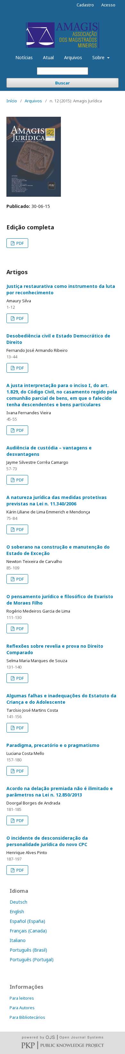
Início (11, 101)
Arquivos (73, 57)
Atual (48, 57)
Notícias (24, 57)
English (17, 911)
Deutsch (18, 902)
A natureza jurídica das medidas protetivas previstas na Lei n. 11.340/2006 (56, 500)
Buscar (62, 83)
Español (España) (27, 921)
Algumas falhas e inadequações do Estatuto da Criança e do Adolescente (61, 699)
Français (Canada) (28, 931)
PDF (19, 243)
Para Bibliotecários (27, 1017)
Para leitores (22, 998)
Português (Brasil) (28, 950)
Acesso (108, 5)
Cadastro (85, 5)
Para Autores (22, 1007)
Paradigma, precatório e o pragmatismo (52, 745)
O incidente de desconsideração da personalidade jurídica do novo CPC (47, 841)
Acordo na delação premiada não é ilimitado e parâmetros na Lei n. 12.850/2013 (59, 791)
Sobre (99, 57)
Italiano (18, 940)
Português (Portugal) (32, 959)
